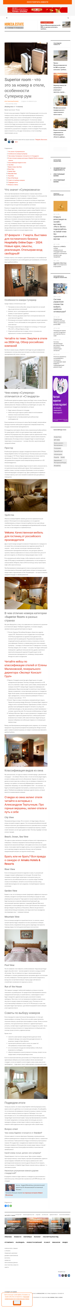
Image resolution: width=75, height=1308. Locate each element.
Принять (17, 1302)
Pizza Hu (56, 457)
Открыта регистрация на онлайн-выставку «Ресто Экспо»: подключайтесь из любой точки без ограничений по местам (60, 228)
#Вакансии (56, 1242)
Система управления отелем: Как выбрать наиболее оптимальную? (60, 305)
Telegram (38, 140)
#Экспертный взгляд (50, 1237)
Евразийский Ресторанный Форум (60, 461)
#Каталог (37, 1237)
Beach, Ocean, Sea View (15, 167)
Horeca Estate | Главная (11, 1248)
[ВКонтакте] (6, 1206)
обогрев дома (58, 454)
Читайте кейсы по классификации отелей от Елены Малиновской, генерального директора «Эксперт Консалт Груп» (26, 669)
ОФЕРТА (7, 1267)
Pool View (11, 176)
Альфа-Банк (57, 437)
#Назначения (63, 1215)
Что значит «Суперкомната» (16, 152)
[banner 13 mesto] (60, 399)
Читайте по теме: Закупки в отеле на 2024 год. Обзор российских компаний (26, 342)
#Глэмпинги (9, 1242)
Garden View (11, 171)
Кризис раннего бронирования (58, 444)
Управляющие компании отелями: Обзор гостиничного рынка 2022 (59, 321)
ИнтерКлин (57, 466)
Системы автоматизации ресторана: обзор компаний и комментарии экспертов (59, 346)
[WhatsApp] (11, 1206)
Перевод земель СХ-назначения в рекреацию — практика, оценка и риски (37, 1223)
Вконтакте (44, 140)
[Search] (68, 18)
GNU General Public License (55, 1297)
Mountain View (12, 174)
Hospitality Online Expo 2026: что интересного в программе (60, 264)
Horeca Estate (40, 1293)
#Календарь (20, 1242)
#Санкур (47, 1242)
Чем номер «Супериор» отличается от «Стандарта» (23, 156)
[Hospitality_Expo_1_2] (38, 10)
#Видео (65, 1242)
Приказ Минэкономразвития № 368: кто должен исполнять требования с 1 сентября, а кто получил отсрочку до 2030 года (15, 1220)
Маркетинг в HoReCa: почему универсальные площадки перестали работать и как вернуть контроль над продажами (60, 252)
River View (11, 169)
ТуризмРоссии (58, 451)
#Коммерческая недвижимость (59, 169)
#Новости (17, 1237)
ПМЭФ (63, 457)
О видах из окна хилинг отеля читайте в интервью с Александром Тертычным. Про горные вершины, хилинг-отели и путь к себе (26, 804)
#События (18, 1215)
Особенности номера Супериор (17, 154)
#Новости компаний (34, 1242)
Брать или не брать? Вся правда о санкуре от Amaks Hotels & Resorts (25, 860)
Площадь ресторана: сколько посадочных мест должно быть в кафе (60, 333)
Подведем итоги (13, 182)
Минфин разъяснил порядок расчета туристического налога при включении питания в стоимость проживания (59, 1221)
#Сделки (38, 1215)
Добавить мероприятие (11, 1255)
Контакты (7, 1258)
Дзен (16, 142)
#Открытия (45, 1215)
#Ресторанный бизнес (59, 175)
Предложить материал (11, 1253)
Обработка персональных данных (11, 1261)
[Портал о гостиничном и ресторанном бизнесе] (14, 25)
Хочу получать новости (11, 1265)
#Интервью (27, 1237)
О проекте (7, 1251)
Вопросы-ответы (13, 185)
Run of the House (13, 178)
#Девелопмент (54, 1215)
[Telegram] (8, 1206)
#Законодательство (28, 1215)
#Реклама (8, 1237)
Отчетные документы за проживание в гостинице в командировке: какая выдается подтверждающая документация (60, 362)
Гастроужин (57, 448)
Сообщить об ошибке (11, 1292)
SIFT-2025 (57, 440)
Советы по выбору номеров (16, 180)
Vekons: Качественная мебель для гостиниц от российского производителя (24, 536)
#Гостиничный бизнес (59, 181)
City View (11, 165)
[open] (7, 18)
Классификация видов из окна (17, 163)
